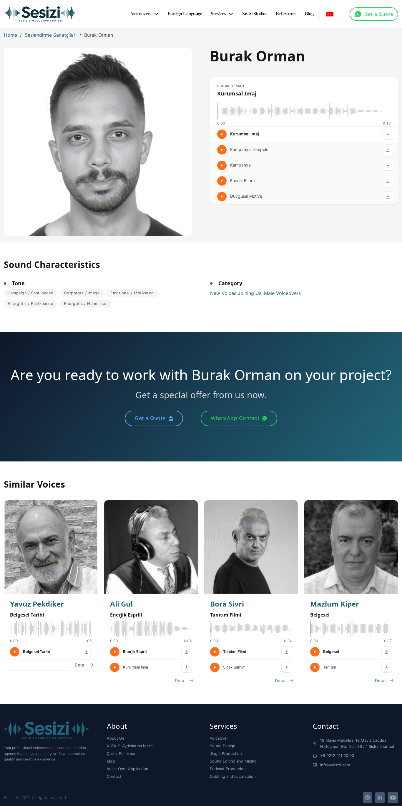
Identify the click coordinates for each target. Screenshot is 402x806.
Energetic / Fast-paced (30, 303)
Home (10, 35)
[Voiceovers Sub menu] (156, 13)
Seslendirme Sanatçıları (51, 35)
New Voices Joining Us (235, 293)
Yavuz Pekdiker (37, 604)
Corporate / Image (82, 293)
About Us (115, 738)
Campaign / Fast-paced (31, 293)
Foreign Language (184, 13)
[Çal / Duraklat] (222, 134)
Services (218, 13)
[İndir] (388, 134)
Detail (81, 664)
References (286, 13)
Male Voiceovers (282, 293)
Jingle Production (226, 753)
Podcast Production (228, 768)
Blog (309, 13)
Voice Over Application (127, 768)
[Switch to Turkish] (329, 14)
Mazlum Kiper (334, 604)
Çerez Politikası (121, 753)
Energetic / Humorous (85, 303)
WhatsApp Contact (235, 418)
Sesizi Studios (254, 13)
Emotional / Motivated (132, 293)
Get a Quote (378, 14)
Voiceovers (141, 13)
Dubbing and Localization (233, 776)
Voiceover (219, 738)
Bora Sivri (227, 604)
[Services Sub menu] (231, 13)
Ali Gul (121, 604)
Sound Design (222, 745)
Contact (114, 776)
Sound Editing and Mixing (233, 761)
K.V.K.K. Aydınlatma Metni (130, 745)
